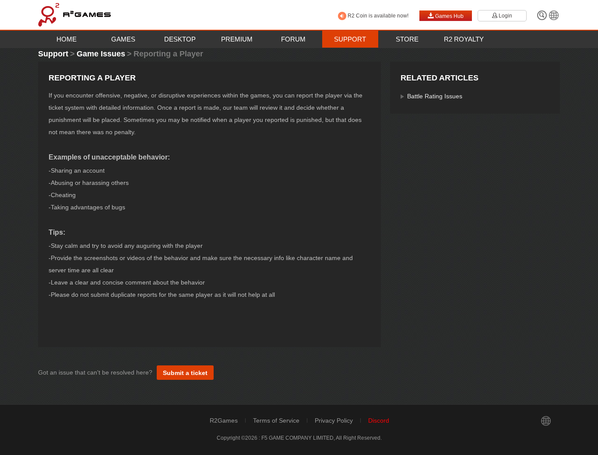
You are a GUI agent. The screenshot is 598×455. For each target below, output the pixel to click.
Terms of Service (276, 420)
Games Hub (446, 15)
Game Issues (101, 53)
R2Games (224, 420)
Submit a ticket (185, 372)
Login (502, 16)
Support (350, 39)
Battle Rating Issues (434, 96)
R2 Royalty (464, 39)
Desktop (180, 39)
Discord (378, 420)
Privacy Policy (334, 420)
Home (66, 39)
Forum (293, 39)
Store (407, 39)
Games (123, 39)
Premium (237, 39)
